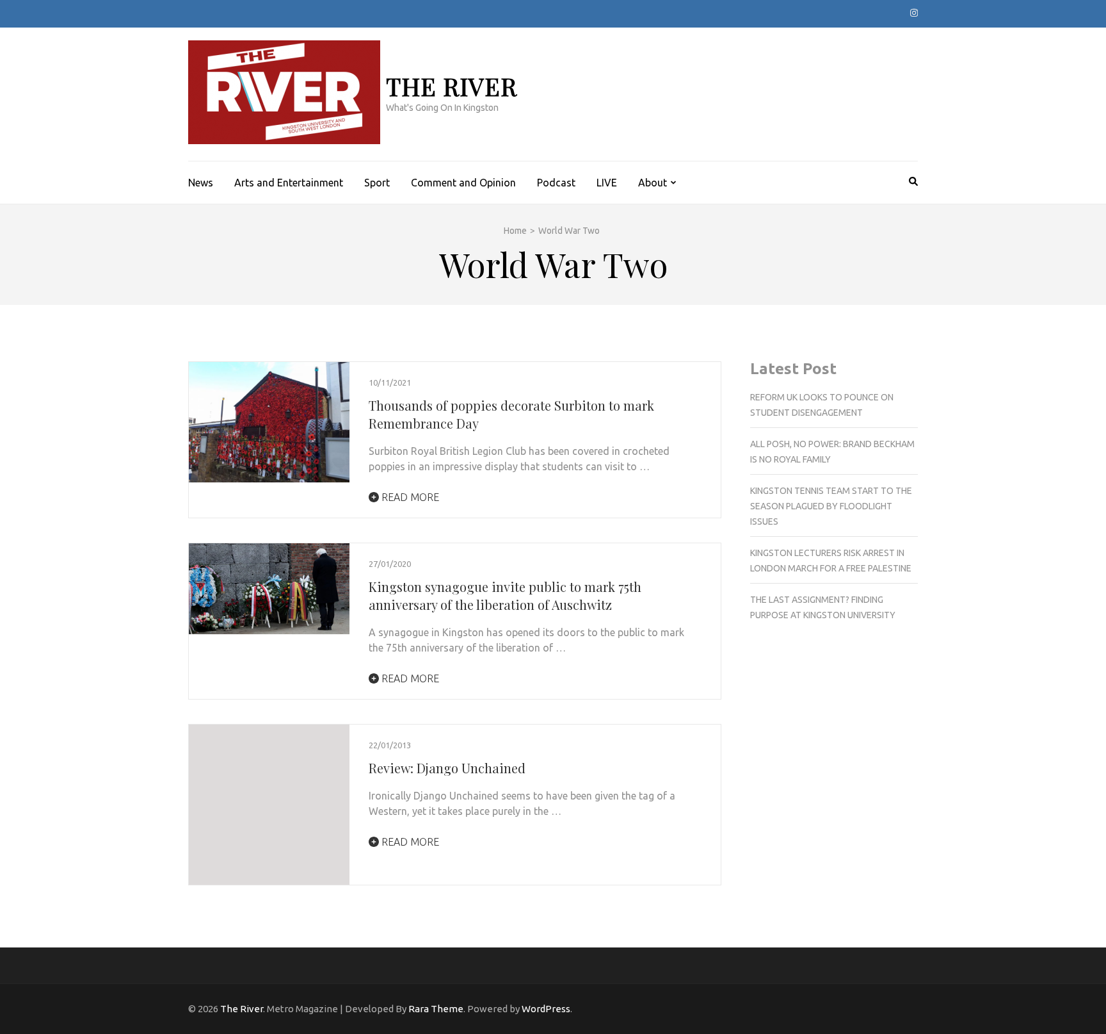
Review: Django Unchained (447, 767)
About (652, 182)
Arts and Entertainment (288, 182)
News (200, 182)
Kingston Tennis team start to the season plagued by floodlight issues (831, 506)
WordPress (546, 1008)
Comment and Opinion (463, 182)
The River (451, 86)
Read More (409, 497)
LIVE (607, 182)
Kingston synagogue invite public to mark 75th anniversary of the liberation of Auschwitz (505, 595)
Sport (377, 182)
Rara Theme (435, 1008)
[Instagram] (914, 13)
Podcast (556, 182)
